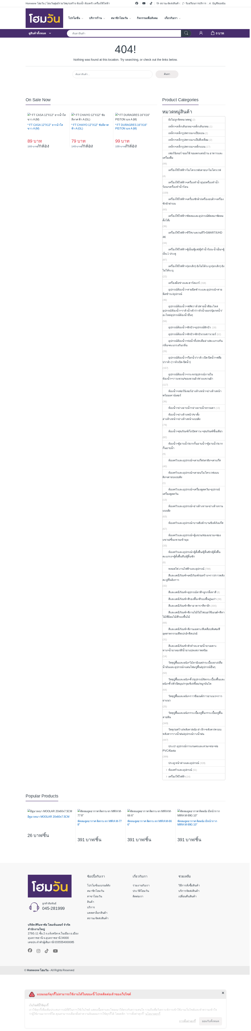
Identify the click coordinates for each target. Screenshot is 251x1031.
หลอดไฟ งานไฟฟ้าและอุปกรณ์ (186, 568)
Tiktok (151, 3)
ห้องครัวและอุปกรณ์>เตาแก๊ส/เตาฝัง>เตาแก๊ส (194, 460)
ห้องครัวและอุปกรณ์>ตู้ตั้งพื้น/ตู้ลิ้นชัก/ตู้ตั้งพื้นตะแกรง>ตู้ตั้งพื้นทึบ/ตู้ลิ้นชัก (191, 554)
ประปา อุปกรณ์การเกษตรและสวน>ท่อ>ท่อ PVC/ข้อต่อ (190, 748)
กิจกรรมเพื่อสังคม (147, 18)
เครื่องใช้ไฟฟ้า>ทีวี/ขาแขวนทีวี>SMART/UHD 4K (192, 235)
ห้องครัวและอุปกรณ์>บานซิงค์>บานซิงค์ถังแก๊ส (195, 522)
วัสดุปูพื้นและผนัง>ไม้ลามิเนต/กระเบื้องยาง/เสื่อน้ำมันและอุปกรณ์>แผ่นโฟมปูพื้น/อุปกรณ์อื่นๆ (192, 665)
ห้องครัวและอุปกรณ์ (180, 769)
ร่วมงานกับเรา (141, 885)
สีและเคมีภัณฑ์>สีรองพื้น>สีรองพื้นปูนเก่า (192, 599)
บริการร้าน (95, 18)
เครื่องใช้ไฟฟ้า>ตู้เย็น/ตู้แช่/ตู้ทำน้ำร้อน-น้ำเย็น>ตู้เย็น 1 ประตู (193, 251)
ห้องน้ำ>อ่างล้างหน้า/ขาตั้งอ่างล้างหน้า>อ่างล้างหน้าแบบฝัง (181, 416)
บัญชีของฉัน (218, 3)
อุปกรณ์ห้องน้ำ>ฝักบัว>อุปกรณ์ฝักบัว (189, 327)
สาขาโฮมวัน (94, 896)
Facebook (136, 3)
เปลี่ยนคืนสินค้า (187, 896)
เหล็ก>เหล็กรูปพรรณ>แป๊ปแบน (186, 133)
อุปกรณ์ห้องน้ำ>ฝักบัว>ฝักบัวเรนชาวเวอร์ (192, 334)
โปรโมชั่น (74, 18)
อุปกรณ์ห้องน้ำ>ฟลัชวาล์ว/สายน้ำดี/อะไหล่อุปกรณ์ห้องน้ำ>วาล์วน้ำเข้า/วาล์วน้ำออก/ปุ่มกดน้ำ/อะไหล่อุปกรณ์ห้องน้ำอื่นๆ (192, 310)
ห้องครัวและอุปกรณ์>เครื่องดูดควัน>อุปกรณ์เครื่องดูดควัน (191, 491)
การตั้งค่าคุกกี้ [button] (187, 1021)
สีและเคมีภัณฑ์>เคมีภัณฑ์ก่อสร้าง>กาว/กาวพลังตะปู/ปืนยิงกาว (194, 577)
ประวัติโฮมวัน (141, 890)
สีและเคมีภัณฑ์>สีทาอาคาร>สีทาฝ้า (189, 605)
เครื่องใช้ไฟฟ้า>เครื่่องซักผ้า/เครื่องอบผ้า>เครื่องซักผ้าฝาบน (193, 201)
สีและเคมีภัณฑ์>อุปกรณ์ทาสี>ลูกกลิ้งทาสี (192, 592)
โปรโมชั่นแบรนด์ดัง (98, 885)
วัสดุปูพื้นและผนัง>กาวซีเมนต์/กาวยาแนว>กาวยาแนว (192, 698)
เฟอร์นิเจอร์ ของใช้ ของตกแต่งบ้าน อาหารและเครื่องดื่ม (193, 155)
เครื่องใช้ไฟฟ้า (176, 776)
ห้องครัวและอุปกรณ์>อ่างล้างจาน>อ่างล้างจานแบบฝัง (193, 508)
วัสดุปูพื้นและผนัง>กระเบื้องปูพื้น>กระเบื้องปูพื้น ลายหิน (192, 715)
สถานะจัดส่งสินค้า (169, 3)
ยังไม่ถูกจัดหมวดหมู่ (180, 119)
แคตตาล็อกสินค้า (97, 912)
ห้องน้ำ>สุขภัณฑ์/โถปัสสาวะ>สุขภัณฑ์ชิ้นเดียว (195, 431)
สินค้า (90, 901)
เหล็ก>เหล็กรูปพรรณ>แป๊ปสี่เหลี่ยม (188, 139)
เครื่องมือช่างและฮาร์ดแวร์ (184, 282)
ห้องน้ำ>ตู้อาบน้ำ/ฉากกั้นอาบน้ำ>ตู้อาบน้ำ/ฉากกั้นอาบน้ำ (193, 446)
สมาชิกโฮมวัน (119, 18)
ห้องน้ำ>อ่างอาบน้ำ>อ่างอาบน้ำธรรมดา (191, 407)
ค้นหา (167, 74)
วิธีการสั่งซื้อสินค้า (189, 885)
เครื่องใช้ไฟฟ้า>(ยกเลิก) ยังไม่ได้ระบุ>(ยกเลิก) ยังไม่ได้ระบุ (193, 268)
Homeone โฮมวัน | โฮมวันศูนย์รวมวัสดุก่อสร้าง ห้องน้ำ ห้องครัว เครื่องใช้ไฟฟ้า (68, 3)
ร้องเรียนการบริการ (196, 3)
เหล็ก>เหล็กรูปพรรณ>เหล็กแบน (186, 146)
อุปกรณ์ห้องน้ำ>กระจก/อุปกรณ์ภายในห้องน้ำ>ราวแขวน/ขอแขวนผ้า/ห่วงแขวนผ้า (188, 376)
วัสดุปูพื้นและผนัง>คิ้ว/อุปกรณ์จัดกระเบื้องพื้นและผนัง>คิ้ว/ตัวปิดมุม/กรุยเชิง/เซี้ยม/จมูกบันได (194, 681)
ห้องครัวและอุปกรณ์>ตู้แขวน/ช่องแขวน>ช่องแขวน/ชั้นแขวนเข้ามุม (192, 537)
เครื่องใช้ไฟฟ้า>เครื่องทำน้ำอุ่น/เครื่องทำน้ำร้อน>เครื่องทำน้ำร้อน (191, 184)
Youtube (144, 3)
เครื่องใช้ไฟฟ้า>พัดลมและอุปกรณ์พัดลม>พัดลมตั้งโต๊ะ (193, 218)
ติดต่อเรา (138, 896)
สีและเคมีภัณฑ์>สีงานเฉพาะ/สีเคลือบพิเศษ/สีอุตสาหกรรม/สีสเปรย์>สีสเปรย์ (191, 631)
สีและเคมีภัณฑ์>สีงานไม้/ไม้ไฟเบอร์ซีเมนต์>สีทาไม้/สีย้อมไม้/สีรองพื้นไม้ (194, 614)
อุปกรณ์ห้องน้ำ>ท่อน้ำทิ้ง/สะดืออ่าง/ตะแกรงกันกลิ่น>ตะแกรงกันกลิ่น (193, 343)
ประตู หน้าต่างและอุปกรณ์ (183, 763)
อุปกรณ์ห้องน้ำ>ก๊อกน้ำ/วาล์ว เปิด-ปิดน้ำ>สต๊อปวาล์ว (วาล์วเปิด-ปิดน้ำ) (192, 360)
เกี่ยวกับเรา (171, 18)
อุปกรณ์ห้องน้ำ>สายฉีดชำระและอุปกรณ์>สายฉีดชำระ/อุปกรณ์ (192, 291)
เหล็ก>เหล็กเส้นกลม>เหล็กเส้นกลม (188, 126)
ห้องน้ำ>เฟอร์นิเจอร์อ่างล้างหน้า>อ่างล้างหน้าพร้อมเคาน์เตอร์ (192, 393)
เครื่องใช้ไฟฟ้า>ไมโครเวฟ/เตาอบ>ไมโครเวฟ (194, 170)
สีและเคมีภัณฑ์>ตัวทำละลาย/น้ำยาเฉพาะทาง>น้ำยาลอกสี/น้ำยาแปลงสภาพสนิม (190, 648)
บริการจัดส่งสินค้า (188, 890)
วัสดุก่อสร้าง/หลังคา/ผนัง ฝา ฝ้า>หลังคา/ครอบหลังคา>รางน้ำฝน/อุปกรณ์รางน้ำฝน (192, 731)
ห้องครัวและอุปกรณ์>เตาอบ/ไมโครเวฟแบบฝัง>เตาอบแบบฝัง (191, 475)
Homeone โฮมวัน (37, 970)
